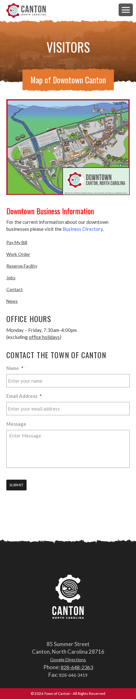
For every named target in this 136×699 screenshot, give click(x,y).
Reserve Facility (21, 266)
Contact (14, 289)
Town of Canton (26, 11)
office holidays (44, 337)
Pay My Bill (16, 242)
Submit (16, 484)
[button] (126, 9)
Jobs (10, 277)
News (12, 301)
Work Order (18, 254)
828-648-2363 (77, 667)
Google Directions (68, 659)
